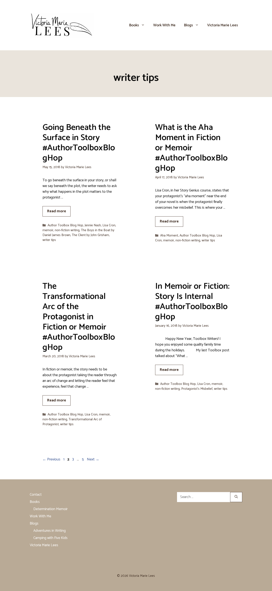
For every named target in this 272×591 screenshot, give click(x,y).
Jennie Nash (93, 225)
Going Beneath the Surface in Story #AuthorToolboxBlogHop (78, 143)
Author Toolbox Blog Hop (65, 225)
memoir (47, 230)
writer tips (49, 240)
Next (93, 459)
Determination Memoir (50, 509)
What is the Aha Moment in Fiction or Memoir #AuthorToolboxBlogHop (191, 148)
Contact (36, 495)
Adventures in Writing (49, 531)
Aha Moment (169, 235)
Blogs (188, 25)
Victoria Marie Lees (222, 25)
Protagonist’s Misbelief (196, 388)
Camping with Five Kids (50, 538)
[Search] (236, 497)
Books (134, 25)
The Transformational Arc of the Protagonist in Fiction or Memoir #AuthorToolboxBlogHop (78, 317)
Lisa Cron (108, 225)
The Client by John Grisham (90, 235)
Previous (51, 459)
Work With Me (164, 25)
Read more (56, 211)
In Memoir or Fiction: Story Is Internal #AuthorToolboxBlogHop (192, 301)
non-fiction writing (67, 230)
